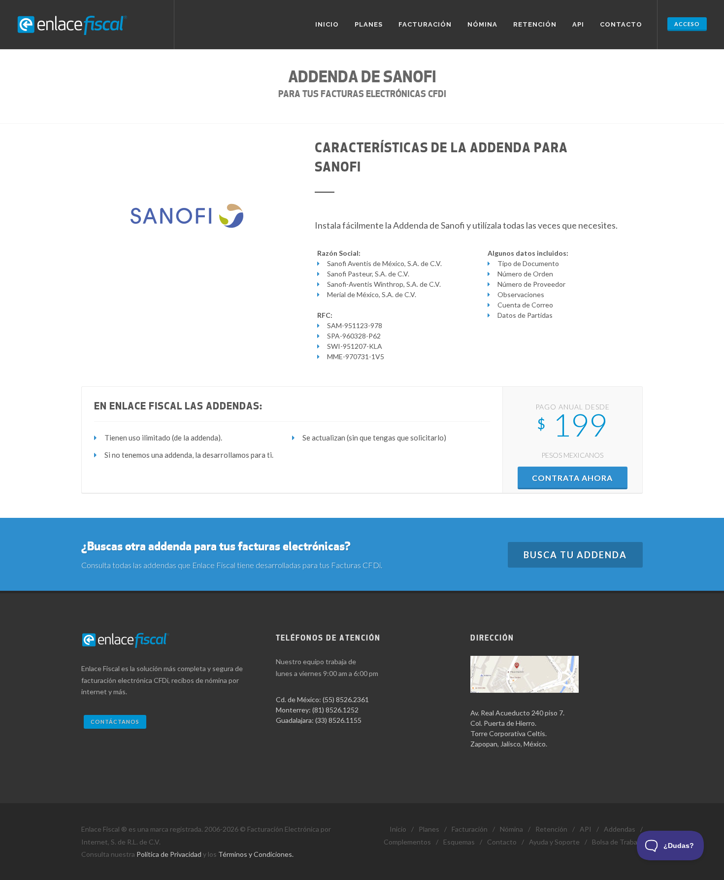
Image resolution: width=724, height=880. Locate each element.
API (578, 24)
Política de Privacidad (168, 854)
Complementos (407, 842)
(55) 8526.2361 (346, 699)
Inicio (327, 24)
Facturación (425, 24)
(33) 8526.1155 (338, 720)
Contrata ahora (572, 477)
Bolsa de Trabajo (617, 842)
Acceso (687, 24)
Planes (369, 24)
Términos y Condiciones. (256, 854)
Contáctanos (115, 721)
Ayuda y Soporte (554, 842)
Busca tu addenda (575, 554)
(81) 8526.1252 (335, 710)
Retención (535, 24)
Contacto (621, 24)
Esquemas (459, 842)
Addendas (619, 829)
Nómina (482, 24)
